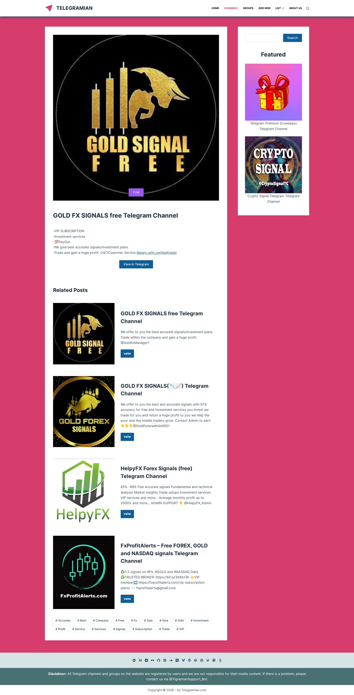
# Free (120, 620)
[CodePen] (195, 660)
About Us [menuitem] (295, 8)
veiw (129, 354)
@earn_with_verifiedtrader (157, 253)
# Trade (164, 629)
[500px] (220, 660)
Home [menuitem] (215, 8)
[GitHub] (158, 660)
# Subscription (142, 629)
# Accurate (63, 620)
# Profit (60, 629)
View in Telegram (136, 264)
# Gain (148, 620)
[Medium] (140, 660)
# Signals (119, 629)
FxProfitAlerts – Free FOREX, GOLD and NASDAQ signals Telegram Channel (164, 553)
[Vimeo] (183, 660)
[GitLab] (207, 660)
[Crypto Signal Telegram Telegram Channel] (273, 164)
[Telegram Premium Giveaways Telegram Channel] (273, 92)
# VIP (180, 629)
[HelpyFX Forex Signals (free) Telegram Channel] (84, 491)
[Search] (307, 8)
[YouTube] (146, 660)
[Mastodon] (214, 660)
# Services (99, 629)
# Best (81, 620)
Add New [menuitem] (264, 8)
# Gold (179, 620)
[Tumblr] (177, 660)
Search (292, 38)
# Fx (134, 620)
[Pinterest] (164, 660)
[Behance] (134, 660)
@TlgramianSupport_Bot (188, 679)
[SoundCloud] (170, 660)
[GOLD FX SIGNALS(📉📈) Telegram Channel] (84, 411)
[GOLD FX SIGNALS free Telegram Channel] (84, 333)
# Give (164, 620)
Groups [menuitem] (248, 8)
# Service (78, 629)
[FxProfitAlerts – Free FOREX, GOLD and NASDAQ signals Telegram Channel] (84, 572)
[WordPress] (189, 660)
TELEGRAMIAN (74, 8)
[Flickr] (152, 660)
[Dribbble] (201, 660)
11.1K (136, 192)
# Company (101, 620)
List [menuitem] (278, 8)
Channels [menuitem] (231, 8)
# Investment (200, 620)
